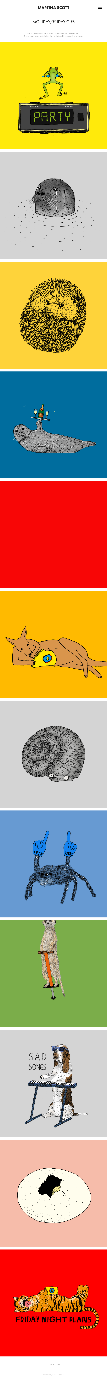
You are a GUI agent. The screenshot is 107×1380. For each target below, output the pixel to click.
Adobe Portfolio (58, 1374)
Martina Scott (53, 7)
